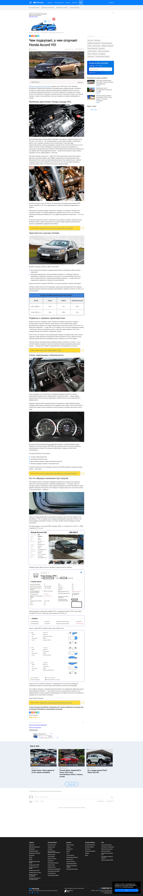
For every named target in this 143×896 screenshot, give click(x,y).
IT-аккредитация (51, 873)
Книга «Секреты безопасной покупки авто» (54, 851)
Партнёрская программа (72, 857)
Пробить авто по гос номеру (34, 867)
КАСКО (30, 859)
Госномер (91, 65)
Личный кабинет (90, 842)
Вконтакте (94, 110)
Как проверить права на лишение (107, 857)
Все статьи (90, 40)
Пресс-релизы (96, 46)
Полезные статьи (52, 867)
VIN (96, 65)
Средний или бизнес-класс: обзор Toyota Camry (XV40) (56, 228)
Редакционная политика (62, 7)
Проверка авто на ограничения (33, 875)
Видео (89, 54)
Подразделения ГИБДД (53, 875)
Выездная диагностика (34, 846)
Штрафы (87, 853)
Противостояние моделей (102, 56)
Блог (102, 842)
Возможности (69, 849)
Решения (68, 846)
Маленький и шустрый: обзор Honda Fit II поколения (56, 703)
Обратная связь (51, 854)
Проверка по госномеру (34, 853)
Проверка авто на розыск (35, 872)
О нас (67, 853)
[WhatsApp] (36, 36)
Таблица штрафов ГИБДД (107, 860)
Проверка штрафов (33, 851)
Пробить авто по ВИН (34, 864)
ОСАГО (30, 857)
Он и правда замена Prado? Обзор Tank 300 (97, 771)
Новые (30, 801)
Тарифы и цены (51, 846)
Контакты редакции (74, 7)
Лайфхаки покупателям (94, 43)
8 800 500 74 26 (108, 888)
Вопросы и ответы (52, 858)
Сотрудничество (70, 855)
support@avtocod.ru (109, 891)
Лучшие (36, 801)
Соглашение (50, 860)
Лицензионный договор (72, 869)
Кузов (100, 65)
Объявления (32, 849)
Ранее (42, 801)
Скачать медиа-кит (70, 861)
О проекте (50, 849)
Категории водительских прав (107, 853)
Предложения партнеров (53, 871)
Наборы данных (70, 844)
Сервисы (31, 842)
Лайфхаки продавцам (107, 46)
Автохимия (97, 40)
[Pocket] (34, 36)
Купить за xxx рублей (103, 51)
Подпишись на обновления (48, 7)
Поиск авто (31, 844)
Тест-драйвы (102, 54)
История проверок (89, 846)
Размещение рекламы (71, 863)
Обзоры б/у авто (34, 49)
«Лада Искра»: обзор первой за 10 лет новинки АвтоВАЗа (42, 771)
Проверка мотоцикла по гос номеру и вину (34, 878)
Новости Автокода (92, 48)
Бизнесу (68, 842)
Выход (86, 855)
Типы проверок (51, 856)
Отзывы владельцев (106, 43)
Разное (89, 46)
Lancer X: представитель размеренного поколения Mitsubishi (58, 473)
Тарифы (68, 851)
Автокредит (31, 855)
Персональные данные (53, 862)
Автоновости (91, 56)
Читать (98, 85)
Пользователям (52, 842)
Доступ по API (69, 859)
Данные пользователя (90, 851)
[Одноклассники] (32, 36)
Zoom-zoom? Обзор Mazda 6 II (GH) (50, 350)
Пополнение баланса (90, 844)
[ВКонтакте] (30, 36)
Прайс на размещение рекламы (71, 866)
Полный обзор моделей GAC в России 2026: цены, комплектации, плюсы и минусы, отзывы (71, 773)
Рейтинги (94, 54)
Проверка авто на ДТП (34, 870)
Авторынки (101, 48)
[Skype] (38, 36)
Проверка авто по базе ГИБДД (34, 862)
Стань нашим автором (34, 7)
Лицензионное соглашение (54, 869)
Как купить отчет (52, 844)
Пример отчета (92, 72)
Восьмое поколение (40, 86)
